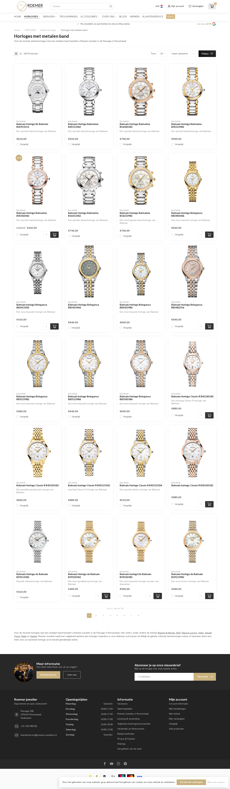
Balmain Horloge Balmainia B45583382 (31, 214)
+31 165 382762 (29, 726)
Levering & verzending (128, 718)
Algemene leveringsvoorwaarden (134, 723)
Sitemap (121, 743)
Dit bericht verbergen (191, 782)
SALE (170, 16)
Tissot (17, 636)
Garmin (33, 636)
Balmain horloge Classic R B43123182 (89, 485)
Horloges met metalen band (74, 30)
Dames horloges (48, 30)
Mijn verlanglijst (176, 718)
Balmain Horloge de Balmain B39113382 (32, 575)
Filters (205, 53)
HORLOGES (31, 16)
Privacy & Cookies (126, 738)
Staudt (208, 632)
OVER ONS (108, 16)
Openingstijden (124, 708)
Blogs (123, 16)
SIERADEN (49, 16)
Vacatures (122, 703)
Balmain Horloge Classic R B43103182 (37, 485)
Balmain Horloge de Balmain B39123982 (187, 575)
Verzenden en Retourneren (130, 728)
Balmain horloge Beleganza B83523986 (83, 398)
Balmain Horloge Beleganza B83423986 (135, 306)
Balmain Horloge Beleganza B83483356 (186, 306)
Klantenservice (153, 16)
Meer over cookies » (216, 782)
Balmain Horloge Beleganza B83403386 (186, 214)
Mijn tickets (174, 713)
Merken (135, 16)
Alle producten (176, 728)
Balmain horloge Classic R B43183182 (192, 485)
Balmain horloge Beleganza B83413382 (31, 306)
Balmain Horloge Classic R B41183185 (192, 396)
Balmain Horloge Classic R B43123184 (141, 485)
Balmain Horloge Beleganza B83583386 (135, 398)
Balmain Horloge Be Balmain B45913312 (32, 125)
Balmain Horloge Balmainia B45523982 (186, 125)
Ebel (178, 632)
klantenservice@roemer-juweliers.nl (39, 735)
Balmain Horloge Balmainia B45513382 (83, 125)
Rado (23, 636)
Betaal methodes (125, 733)
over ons (72, 674)
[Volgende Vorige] (138, 615)
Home (17, 16)
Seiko (201, 632)
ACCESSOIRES (88, 16)
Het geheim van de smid (129, 748)
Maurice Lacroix (189, 632)
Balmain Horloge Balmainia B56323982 (135, 214)
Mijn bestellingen (177, 708)
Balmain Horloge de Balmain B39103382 (84, 575)
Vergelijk (24, 144)
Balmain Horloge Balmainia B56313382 (83, 214)
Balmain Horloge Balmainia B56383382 (135, 125)
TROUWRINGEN (68, 16)
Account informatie (178, 703)
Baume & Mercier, (167, 632)
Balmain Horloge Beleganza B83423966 (83, 306)
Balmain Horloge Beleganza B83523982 (31, 398)
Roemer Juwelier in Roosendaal (133, 713)
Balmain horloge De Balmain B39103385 (135, 575)
